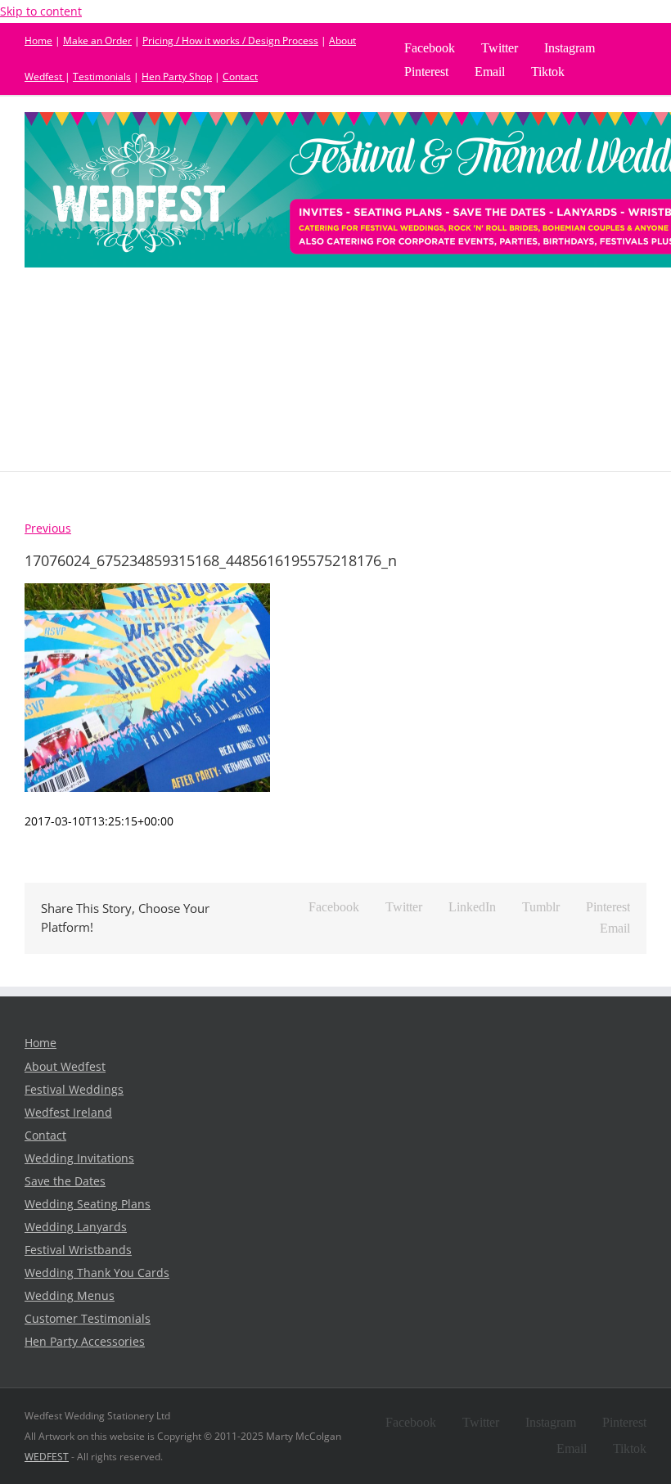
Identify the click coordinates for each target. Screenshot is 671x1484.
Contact (240, 76)
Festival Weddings (74, 1089)
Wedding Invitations (79, 1158)
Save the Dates (65, 1181)
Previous (48, 528)
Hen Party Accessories (85, 1341)
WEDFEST (47, 1457)
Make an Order (97, 40)
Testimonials (102, 76)
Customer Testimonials (88, 1318)
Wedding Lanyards (76, 1227)
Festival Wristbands (78, 1250)
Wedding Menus (70, 1295)
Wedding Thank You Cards (97, 1273)
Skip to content (41, 11)
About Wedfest (65, 1066)
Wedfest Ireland (68, 1112)
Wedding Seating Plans (88, 1204)
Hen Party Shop (177, 76)
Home (38, 40)
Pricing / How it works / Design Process (230, 40)
